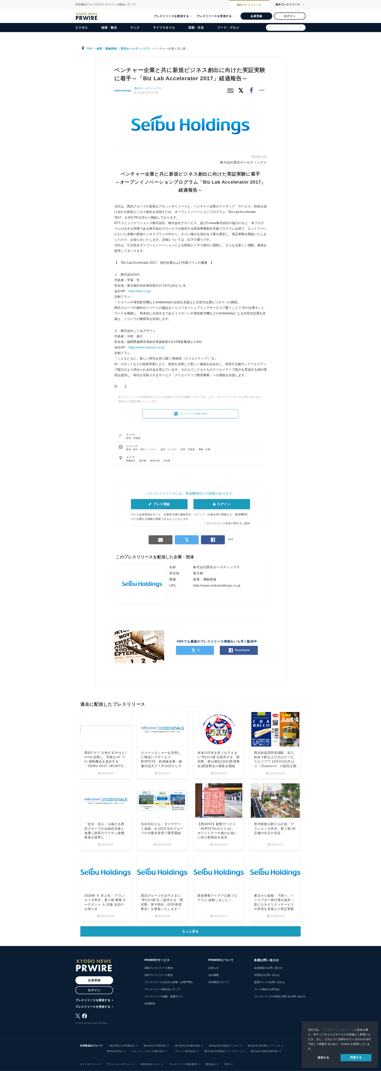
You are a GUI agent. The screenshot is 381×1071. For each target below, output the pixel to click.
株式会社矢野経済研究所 (264, 1051)
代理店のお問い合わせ (267, 975)
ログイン (289, 16)
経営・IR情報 (133, 438)
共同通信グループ (218, 982)
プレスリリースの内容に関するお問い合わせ (280, 996)
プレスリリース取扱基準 (183, 1064)
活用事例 (149, 1003)
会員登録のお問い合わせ (268, 967)
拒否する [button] (323, 1057)
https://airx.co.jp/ (139, 291)
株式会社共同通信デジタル (224, 1045)
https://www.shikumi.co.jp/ (146, 347)
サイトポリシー (88, 1064)
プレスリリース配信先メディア (162, 989)
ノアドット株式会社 (184, 1051)
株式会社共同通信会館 (187, 1045)
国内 (249, 4)
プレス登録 (161, 504)
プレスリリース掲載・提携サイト (163, 996)
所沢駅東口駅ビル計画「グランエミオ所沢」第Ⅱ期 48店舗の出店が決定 (274, 828)
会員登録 (256, 16)
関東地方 (131, 460)
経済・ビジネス (169, 449)
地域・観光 (109, 27)
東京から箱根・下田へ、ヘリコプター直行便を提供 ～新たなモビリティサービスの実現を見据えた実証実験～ (274, 904)
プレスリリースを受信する (214, 16)
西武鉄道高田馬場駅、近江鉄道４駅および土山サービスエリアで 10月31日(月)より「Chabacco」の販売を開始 (275, 761)
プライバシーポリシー (338, 1029)
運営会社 (211, 1064)
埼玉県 (167, 460)
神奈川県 (155, 460)
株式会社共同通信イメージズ (264, 1045)
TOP (90, 48)
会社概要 (213, 975)
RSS (227, 1064)
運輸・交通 (204, 449)
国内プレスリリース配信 (158, 967)
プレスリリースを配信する (171, 16)
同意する (356, 1057)
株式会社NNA (115, 1051)
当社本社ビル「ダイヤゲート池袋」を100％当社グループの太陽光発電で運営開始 (162, 828)
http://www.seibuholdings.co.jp (217, 585)
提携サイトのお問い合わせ (269, 982)
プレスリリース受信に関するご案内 (228, 523)
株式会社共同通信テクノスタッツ (223, 1051)
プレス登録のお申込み (267, 989)
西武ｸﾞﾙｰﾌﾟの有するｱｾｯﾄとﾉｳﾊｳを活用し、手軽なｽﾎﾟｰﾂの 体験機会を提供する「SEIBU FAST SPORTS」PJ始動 (105, 761)
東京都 (143, 460)
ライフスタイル (164, 27)
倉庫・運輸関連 (106, 48)
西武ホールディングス (135, 48)
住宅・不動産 (188, 449)
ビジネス (81, 27)
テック (135, 27)
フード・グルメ (228, 27)
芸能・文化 (196, 27)
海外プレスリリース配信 (158, 975)
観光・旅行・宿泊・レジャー (141, 449)
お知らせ (213, 967)
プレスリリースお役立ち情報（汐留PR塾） (169, 982)
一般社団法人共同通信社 (121, 1045)
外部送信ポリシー (150, 1064)
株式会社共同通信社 (155, 1045)
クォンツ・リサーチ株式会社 (148, 1051)
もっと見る (190, 931)
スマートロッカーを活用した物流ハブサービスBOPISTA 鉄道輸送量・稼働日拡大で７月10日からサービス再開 (161, 761)
